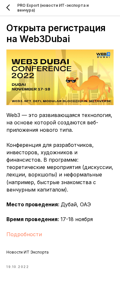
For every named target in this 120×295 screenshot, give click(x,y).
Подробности (24, 234)
